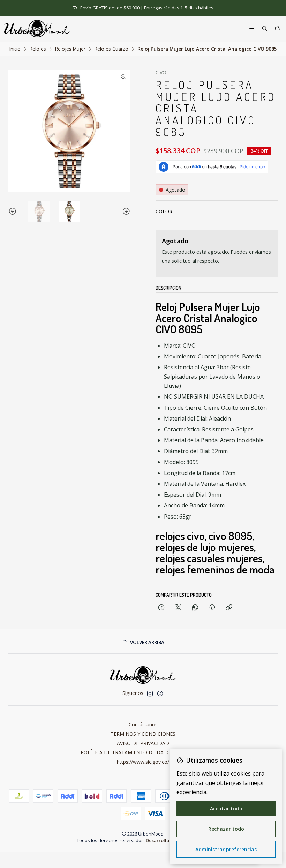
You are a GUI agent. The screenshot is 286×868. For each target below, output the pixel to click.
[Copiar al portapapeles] (229, 608)
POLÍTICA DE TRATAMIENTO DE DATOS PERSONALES (143, 752)
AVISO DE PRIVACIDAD (143, 743)
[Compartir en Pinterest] (212, 608)
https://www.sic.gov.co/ (143, 761)
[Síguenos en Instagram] (149, 693)
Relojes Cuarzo (111, 48)
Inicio (15, 48)
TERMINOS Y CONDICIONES (143, 733)
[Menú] (251, 29)
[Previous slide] (13, 212)
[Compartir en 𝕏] (178, 608)
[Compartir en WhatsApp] (195, 608)
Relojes (38, 48)
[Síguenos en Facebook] (160, 693)
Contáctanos (143, 724)
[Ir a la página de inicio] (37, 28)
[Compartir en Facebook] (161, 608)
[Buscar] (264, 29)
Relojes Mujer (70, 48)
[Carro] (277, 29)
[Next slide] (125, 212)
